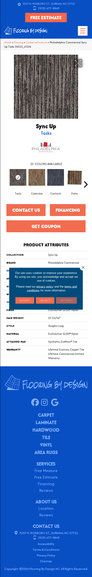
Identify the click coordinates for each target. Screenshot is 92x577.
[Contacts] (55, 177)
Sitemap (46, 561)
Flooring (18, 42)
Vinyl (46, 445)
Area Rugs (46, 453)
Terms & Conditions (46, 549)
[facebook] (36, 402)
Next (85, 178)
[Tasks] (18, 177)
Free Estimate (46, 477)
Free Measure (46, 471)
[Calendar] (36, 177)
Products (42, 42)
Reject (45, 300)
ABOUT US (46, 501)
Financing (46, 484)
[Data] (74, 177)
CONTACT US (46, 526)
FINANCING (68, 210)
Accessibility (46, 544)
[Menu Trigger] (83, 31)
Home (7, 42)
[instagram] (46, 402)
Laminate (46, 423)
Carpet (30, 42)
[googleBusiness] (56, 402)
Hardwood (46, 430)
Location (46, 508)
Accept (25, 300)
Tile (46, 438)
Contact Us (26, 210)
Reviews (46, 490)
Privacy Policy (46, 555)
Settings (66, 300)
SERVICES (46, 463)
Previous (6, 178)
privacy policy (44, 286)
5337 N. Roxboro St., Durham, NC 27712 (49, 4)
